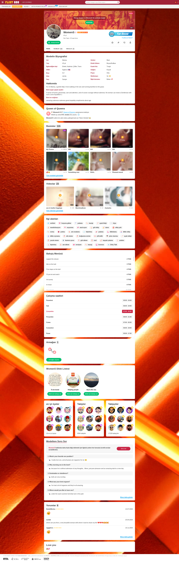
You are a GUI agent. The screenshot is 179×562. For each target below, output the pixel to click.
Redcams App (63, 6)
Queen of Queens (69, 112)
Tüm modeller (6, 6)
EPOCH (47, 555)
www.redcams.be (22, 555)
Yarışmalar (51, 6)
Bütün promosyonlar (38, 6)
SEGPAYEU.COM (55, 555)
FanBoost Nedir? (127, 38)
